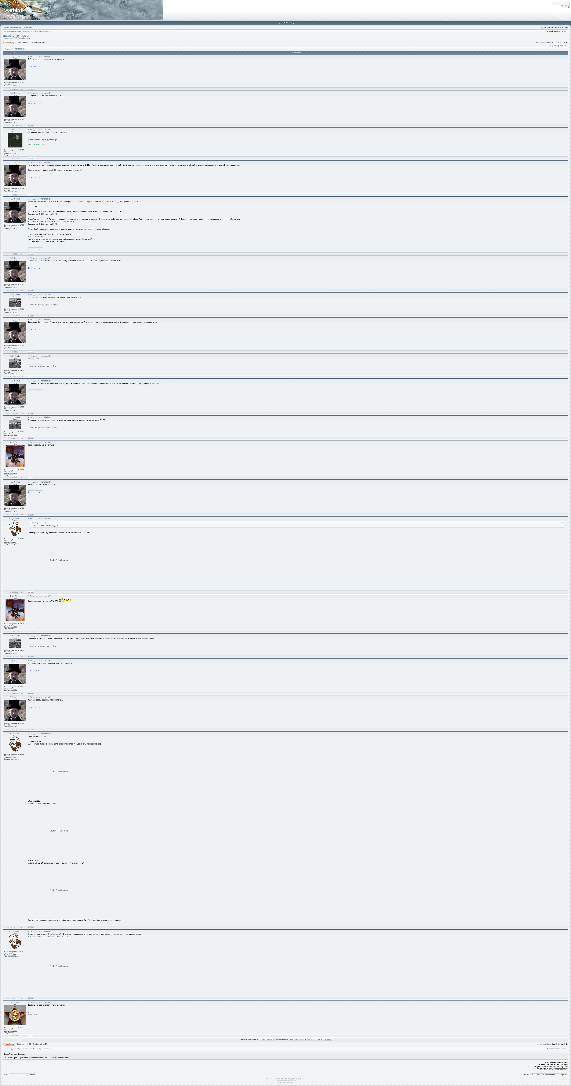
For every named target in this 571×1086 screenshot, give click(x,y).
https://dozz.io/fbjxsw (36, 236)
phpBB (277, 1079)
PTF (294, 1080)
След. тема (563, 46)
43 (564, 42)
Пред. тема (554, 46)
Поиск (285, 23)
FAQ (278, 23)
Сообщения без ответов (12, 28)
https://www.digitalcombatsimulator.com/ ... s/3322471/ (49, 936)
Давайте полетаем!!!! (17, 35)
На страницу (541, 42)
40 (556, 42)
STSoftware (287, 1080)
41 (559, 42)
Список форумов (10, 31)
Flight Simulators (23, 31)
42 (561, 42)
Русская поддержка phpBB (285, 1082)
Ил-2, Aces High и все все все (40, 31)
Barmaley (26, 38)
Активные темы (28, 28)
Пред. (548, 42)
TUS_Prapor (17, 38)
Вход (292, 23)
